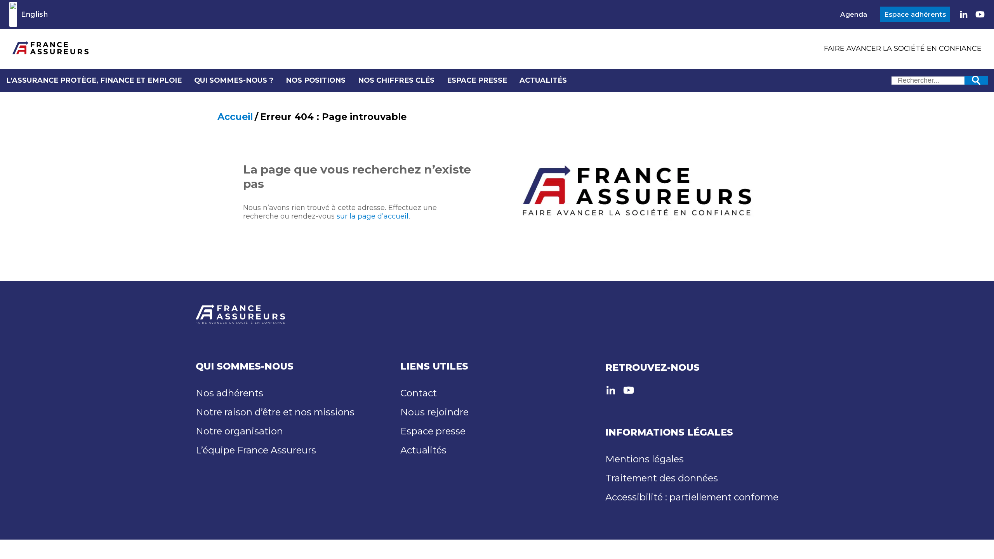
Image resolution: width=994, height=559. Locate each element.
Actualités (543, 80)
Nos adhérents (229, 393)
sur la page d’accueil (372, 216)
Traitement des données (661, 478)
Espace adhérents (915, 14)
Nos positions (316, 80)
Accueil (235, 116)
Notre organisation (239, 431)
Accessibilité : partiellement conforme (692, 497)
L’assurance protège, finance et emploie (94, 80)
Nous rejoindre (434, 412)
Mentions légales (644, 459)
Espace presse (477, 80)
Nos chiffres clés (396, 80)
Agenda (853, 14)
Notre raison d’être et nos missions (275, 412)
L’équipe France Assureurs (256, 450)
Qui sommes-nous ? (233, 80)
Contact (418, 393)
